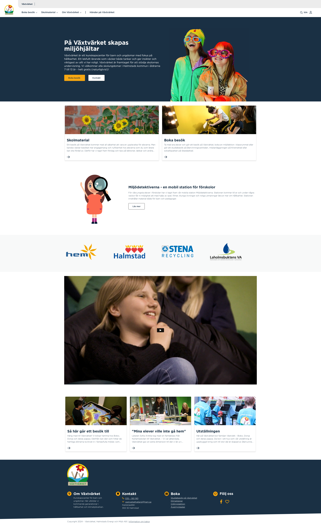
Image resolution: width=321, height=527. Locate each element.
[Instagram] (227, 502)
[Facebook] (221, 502)
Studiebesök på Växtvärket (184, 498)
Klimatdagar (177, 501)
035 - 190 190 (131, 498)
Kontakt (96, 78)
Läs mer (137, 206)
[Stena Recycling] (177, 251)
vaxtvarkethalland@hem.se (138, 502)
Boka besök (74, 78)
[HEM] (81, 251)
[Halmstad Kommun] (129, 251)
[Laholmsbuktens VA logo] (226, 251)
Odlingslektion (178, 504)
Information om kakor (139, 521)
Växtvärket (27, 4)
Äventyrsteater (178, 507)
